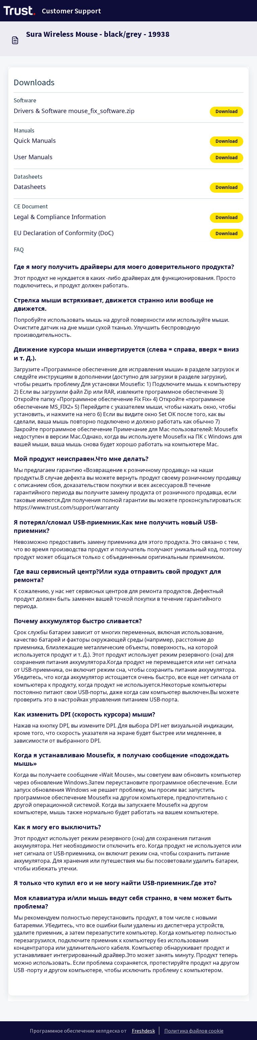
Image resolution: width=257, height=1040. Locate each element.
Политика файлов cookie (194, 1030)
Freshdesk (143, 1030)
